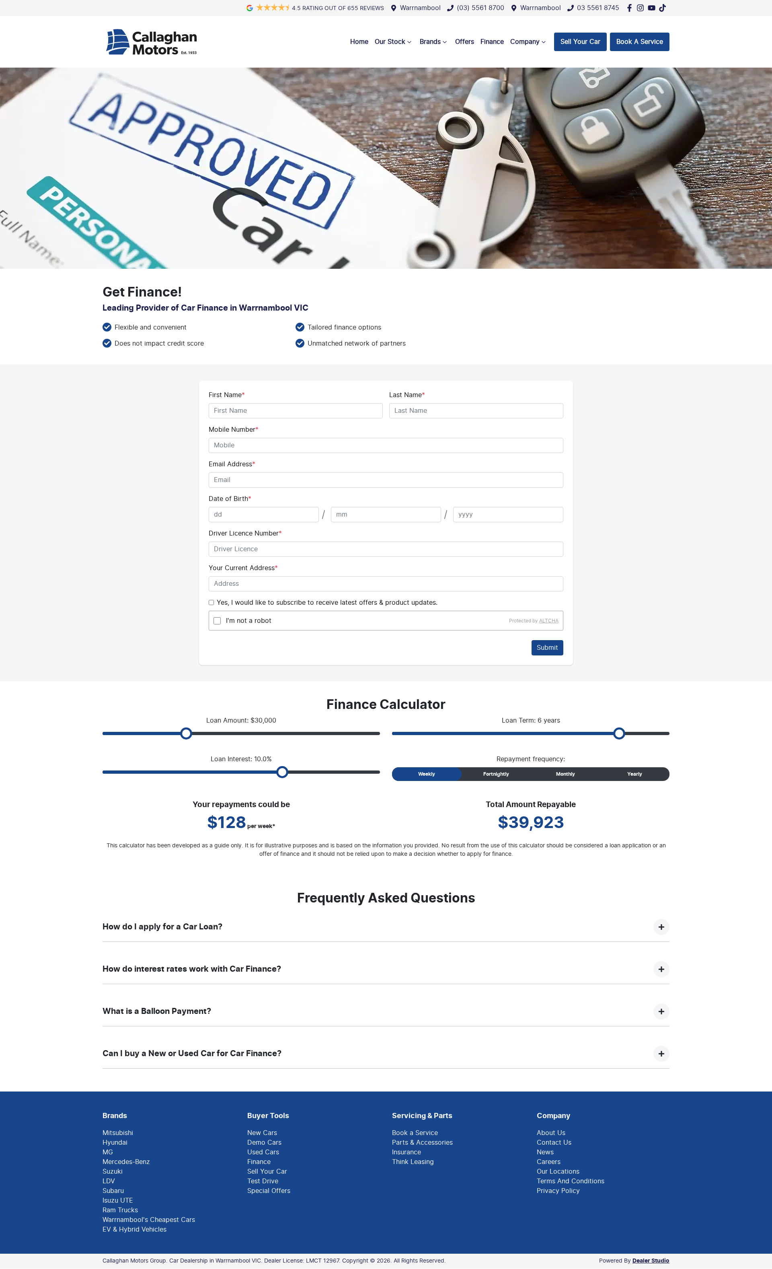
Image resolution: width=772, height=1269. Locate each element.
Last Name (407, 395)
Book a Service (415, 1133)
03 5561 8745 (598, 8)
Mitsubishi (118, 1133)
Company (525, 42)
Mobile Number (234, 429)
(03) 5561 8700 (480, 8)
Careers (549, 1162)
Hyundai (115, 1142)
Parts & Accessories (422, 1142)
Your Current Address (243, 568)
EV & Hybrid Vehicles (134, 1229)
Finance (492, 42)
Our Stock (390, 42)
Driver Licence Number (245, 533)
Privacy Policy (558, 1191)
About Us (551, 1133)
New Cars (262, 1133)
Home (359, 42)
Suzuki (113, 1171)
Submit (547, 648)
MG (108, 1152)
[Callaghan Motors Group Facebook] (631, 8)
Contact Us (554, 1142)
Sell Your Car (580, 42)
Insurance (406, 1152)
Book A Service (639, 42)
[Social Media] (664, 8)
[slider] (186, 733)
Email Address (232, 464)
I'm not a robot (248, 621)
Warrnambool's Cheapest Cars (149, 1220)
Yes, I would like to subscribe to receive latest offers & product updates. (327, 602)
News (545, 1152)
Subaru (113, 1191)
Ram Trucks (120, 1210)
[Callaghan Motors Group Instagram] (641, 8)
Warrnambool (420, 8)
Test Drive (262, 1181)
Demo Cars (264, 1142)
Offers (464, 42)
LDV (109, 1181)
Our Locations (558, 1171)
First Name (227, 395)
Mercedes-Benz (126, 1162)
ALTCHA (548, 620)
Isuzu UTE (118, 1200)
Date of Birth (230, 499)
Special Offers (268, 1191)
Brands (430, 42)
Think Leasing (413, 1162)
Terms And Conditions (570, 1181)
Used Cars (263, 1152)
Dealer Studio (650, 1261)
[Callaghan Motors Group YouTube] (653, 8)
